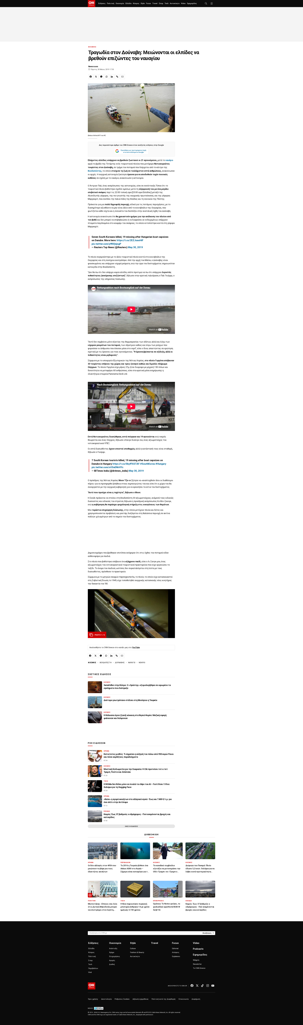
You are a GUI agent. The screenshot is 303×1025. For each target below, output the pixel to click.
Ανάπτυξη (113, 948)
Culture (133, 948)
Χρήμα (111, 952)
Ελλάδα (128, 3)
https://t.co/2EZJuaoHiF (130, 240)
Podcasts (198, 948)
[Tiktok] (202, 985)
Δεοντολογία (106, 999)
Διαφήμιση (196, 999)
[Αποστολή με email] (122, 76)
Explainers (176, 956)
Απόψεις (175, 952)
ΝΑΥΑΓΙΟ (131, 663)
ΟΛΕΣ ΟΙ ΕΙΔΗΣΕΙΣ (131, 826)
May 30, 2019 (135, 247)
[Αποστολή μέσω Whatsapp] (106, 76)
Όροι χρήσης (93, 999)
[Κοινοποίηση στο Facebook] (90, 76)
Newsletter (197, 964)
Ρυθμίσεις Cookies (122, 999)
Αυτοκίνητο (175, 3)
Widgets (196, 960)
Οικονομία (120, 3)
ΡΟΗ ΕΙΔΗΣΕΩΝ (96, 743)
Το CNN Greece (199, 968)
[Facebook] (192, 985)
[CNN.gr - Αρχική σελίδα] (91, 985)
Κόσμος (136, 3)
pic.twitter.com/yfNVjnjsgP (106, 243)
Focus (148, 3)
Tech (166, 3)
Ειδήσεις (101, 3)
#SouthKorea (147, 463)
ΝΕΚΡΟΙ (142, 663)
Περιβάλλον (93, 968)
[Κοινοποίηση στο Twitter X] (96, 76)
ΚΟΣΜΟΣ (92, 47)
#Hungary (160, 463)
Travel (154, 3)
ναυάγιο (169, 160)
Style (143, 3)
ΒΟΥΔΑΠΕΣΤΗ (105, 663)
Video (183, 3)
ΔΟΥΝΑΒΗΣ (120, 663)
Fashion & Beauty (137, 952)
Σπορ (161, 3)
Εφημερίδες (192, 3)
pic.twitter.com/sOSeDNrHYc (107, 467)
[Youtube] (212, 985)
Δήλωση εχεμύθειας (141, 999)
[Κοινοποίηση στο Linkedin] (111, 76)
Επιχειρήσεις (114, 956)
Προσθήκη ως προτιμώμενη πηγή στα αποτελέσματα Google (133, 151)
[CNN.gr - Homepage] (91, 3)
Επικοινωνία (184, 999)
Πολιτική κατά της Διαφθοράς (164, 999)
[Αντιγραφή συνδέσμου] (117, 76)
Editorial (175, 948)
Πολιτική (110, 3)
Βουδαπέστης (95, 171)
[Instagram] (207, 985)
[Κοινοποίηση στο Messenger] (101, 76)
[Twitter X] (197, 985)
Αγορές (112, 960)
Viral (90, 972)
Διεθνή (112, 964)
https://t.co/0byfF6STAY (126, 463)
